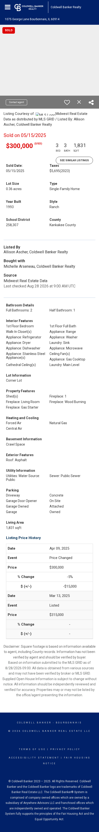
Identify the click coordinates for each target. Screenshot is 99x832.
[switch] (67, 102)
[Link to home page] (31, 7)
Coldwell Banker (34, 722)
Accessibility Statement (34, 758)
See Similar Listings (74, 160)
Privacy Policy (65, 749)
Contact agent (16, 102)
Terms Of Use (32, 749)
